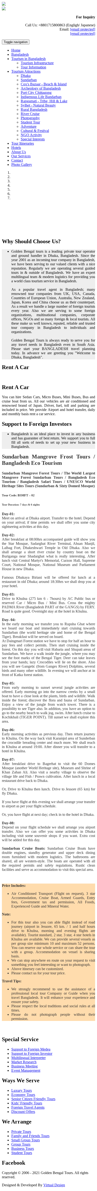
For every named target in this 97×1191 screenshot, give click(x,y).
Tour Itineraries (22, 143)
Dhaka (26, 76)
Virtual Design (54, 1185)
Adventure (28, 126)
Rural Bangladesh (34, 110)
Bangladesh (20, 54)
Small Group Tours (25, 1140)
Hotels (16, 148)
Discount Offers (23, 1112)
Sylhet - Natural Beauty (38, 105)
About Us (18, 152)
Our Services (21, 156)
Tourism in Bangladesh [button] (28, 59)
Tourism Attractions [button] (25, 71)
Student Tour (30, 122)
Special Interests (33, 139)
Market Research (23, 1062)
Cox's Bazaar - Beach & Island (44, 84)
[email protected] (82, 29)
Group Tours (20, 1144)
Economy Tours (23, 1095)
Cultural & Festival (35, 131)
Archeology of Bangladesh (41, 88)
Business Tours (22, 1149)
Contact (17, 160)
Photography (30, 118)
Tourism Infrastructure (37, 63)
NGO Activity (31, 135)
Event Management (25, 1070)
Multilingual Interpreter (28, 1058)
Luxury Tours (21, 1090)
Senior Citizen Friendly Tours (33, 1099)
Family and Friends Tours (30, 1136)
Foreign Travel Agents (27, 1107)
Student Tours (21, 1153)
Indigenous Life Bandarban (41, 97)
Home (15, 50)
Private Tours (21, 1132)
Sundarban (29, 80)
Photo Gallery (21, 165)
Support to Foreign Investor (31, 1054)
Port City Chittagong (36, 93)
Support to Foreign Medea (30, 1049)
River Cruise (30, 114)
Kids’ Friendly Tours (26, 1103)
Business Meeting (24, 1066)
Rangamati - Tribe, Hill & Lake (44, 101)
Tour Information (33, 67)
